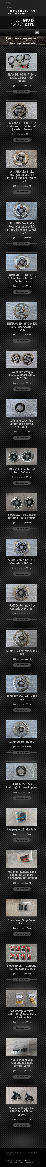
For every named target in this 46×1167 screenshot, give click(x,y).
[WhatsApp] (32, 13)
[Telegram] (26, 13)
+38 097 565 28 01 (19, 10)
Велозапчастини (32, 41)
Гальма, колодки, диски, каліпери (22, 43)
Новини (18, 1160)
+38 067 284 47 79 (21, 12)
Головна (9, 41)
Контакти (29, 1162)
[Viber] (29, 13)
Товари (19, 41)
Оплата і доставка (16, 1162)
